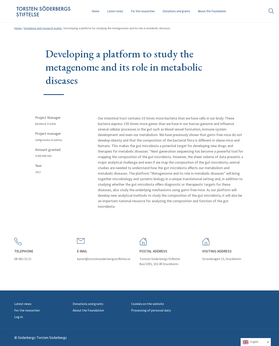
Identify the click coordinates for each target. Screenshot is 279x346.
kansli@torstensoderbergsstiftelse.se (103, 259)
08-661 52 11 (22, 259)
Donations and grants (176, 11)
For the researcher (143, 11)
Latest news (115, 11)
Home (95, 11)
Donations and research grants (43, 28)
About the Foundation (212, 11)
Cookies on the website (147, 304)
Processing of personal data (151, 310)
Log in (18, 317)
